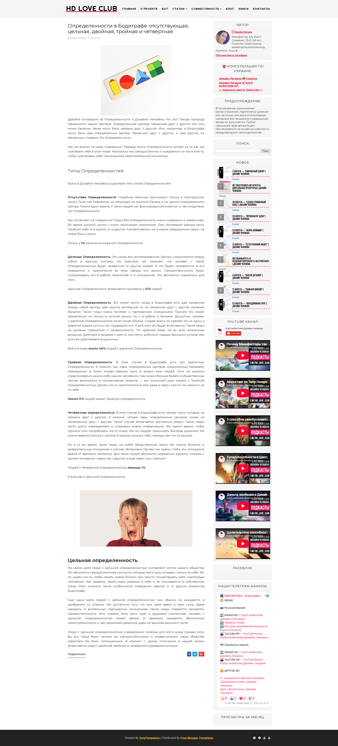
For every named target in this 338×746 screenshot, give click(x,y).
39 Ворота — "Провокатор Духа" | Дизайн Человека (248, 217)
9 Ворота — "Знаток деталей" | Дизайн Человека (247, 276)
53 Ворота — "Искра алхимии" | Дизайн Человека (247, 231)
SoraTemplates (149, 737)
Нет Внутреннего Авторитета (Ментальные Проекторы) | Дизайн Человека (249, 187)
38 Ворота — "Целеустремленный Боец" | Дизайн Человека (249, 203)
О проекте (149, 8)
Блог (230, 8)
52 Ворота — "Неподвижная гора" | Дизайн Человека (249, 305)
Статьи (178, 8)
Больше (235, 178)
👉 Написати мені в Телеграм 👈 (241, 89)
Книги (244, 8)
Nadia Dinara (243, 32)
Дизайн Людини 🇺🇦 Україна (238, 78)
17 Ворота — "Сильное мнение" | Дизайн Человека (248, 290)
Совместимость (205, 8)
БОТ (165, 8)
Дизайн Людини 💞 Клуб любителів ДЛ (236, 84)
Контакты (261, 8)
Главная (129, 8)
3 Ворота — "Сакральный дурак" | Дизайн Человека (248, 172)
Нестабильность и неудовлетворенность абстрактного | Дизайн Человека (250, 261)
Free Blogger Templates (197, 737)
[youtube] (264, 738)
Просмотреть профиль (231, 55)
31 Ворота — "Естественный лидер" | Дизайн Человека (250, 245)
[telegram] (254, 738)
